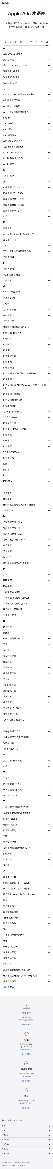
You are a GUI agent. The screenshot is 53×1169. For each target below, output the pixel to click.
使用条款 (13, 1165)
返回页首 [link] (7, 987)
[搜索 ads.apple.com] (45, 3)
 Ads (5, 3)
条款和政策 (21, 1165)
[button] (26, 54)
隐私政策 (4, 1165)
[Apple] (3, 1120)
